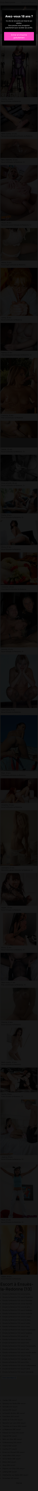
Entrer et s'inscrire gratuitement (19, 36)
